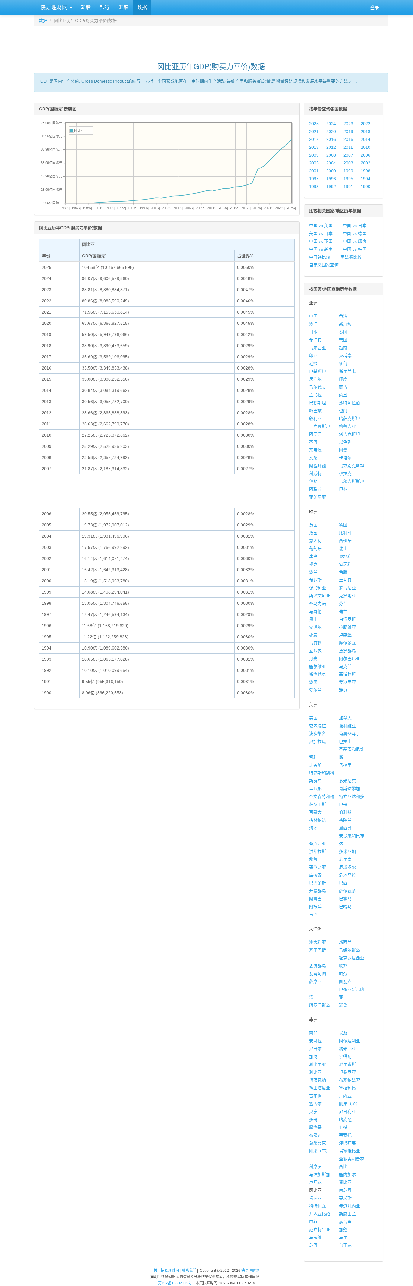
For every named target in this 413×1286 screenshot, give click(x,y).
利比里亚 (317, 1064)
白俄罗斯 (347, 619)
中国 (313, 316)
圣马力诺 (317, 603)
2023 (348, 123)
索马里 (345, 1221)
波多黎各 (317, 733)
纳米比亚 (347, 1048)
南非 (313, 1032)
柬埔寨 (345, 355)
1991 (348, 186)
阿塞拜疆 (317, 465)
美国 (313, 717)
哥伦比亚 (317, 867)
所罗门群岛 (319, 1005)
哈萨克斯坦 (349, 418)
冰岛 (313, 556)
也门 (343, 410)
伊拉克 (345, 473)
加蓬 (343, 1229)
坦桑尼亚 (347, 1072)
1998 (365, 170)
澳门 (313, 324)
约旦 (343, 394)
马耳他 (315, 611)
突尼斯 (345, 1198)
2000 (331, 170)
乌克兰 (345, 666)
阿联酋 (315, 489)
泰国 (343, 332)
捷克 (313, 564)
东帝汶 (315, 450)
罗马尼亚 (347, 587)
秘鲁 (313, 859)
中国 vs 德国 (354, 233)
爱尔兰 (315, 690)
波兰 (313, 572)
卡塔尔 (345, 457)
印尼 (313, 355)
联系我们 (189, 1270)
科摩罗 (315, 1166)
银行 (104, 7)
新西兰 (345, 942)
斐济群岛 (317, 965)
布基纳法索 (349, 1080)
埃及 (343, 1032)
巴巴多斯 (317, 883)
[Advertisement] (211, 41)
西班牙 (345, 540)
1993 (314, 186)
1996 (331, 178)
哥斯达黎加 (349, 788)
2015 (348, 139)
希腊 (343, 572)
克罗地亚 (347, 595)
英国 (313, 525)
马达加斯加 (319, 1174)
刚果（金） (349, 1103)
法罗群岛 (347, 650)
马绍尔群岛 (349, 950)
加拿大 (345, 717)
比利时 (345, 532)
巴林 (343, 489)
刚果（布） (319, 1150)
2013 (314, 147)
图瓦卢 (345, 981)
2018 (365, 131)
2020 (331, 131)
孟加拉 (315, 394)
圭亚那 (315, 788)
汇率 (123, 7)
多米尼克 (347, 780)
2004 (331, 163)
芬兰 (343, 603)
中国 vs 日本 (354, 225)
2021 (314, 131)
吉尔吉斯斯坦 (351, 481)
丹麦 (313, 658)
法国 (313, 532)
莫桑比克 (317, 1143)
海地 (313, 827)
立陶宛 (315, 650)
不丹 (313, 442)
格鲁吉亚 (347, 426)
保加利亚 (317, 587)
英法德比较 (351, 257)
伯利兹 (345, 812)
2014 (365, 139)
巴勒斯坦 (317, 402)
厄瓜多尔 (347, 867)
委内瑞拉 (317, 725)
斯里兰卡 (347, 371)
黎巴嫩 (315, 410)
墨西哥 (345, 827)
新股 (86, 7)
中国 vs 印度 (354, 241)
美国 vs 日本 (321, 233)
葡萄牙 (315, 548)
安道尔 (315, 627)
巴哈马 (345, 906)
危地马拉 (347, 875)
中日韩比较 (319, 257)
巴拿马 (345, 898)
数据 (142, 7)
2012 (331, 147)
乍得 (343, 1127)
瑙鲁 (343, 1005)
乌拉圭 (345, 765)
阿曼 (343, 450)
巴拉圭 (345, 741)
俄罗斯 (315, 580)
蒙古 (343, 387)
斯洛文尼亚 (319, 595)
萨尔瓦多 (347, 890)
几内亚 (345, 1095)
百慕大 (315, 812)
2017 (314, 139)
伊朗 (313, 481)
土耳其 (345, 580)
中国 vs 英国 (321, 241)
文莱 (313, 457)
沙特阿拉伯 (349, 402)
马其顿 (315, 642)
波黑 (313, 682)
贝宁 (313, 1111)
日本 (313, 332)
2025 (314, 123)
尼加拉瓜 (317, 741)
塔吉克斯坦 (349, 434)
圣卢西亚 (317, 843)
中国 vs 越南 (321, 249)
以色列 (345, 442)
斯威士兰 (347, 1213)
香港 (343, 316)
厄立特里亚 (319, 1229)
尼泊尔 (315, 379)
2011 (348, 147)
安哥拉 (315, 1040)
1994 (365, 178)
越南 (343, 347)
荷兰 (343, 611)
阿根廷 (315, 906)
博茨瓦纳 (317, 1080)
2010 (365, 147)
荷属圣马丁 (349, 733)
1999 (348, 170)
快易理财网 (54, 8)
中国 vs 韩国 (354, 249)
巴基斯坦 (317, 371)
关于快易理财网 (166, 1270)
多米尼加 (347, 851)
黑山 (313, 619)
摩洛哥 (315, 1127)
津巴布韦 (347, 1143)
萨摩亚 (315, 981)
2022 (365, 123)
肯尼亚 (315, 1198)
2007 (348, 155)
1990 (365, 186)
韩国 (343, 339)
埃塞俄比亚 (349, 1150)
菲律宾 (315, 339)
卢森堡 (345, 635)
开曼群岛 (317, 890)
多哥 (313, 1119)
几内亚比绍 (319, 1213)
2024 (331, 123)
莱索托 (345, 1135)
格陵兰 (345, 820)
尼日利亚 (347, 1111)
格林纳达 (317, 820)
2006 (365, 155)
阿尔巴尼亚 (349, 658)
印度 (343, 379)
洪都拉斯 (317, 851)
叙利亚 (315, 418)
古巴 (313, 914)
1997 (314, 178)
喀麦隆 (345, 1119)
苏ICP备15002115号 (175, 1283)
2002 (365, 163)
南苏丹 (345, 1190)
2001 (314, 170)
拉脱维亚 (347, 627)
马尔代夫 (317, 387)
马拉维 (315, 1237)
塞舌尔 (315, 1103)
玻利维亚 (347, 725)
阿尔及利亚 (349, 1040)
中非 (313, 1221)
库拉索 (315, 875)
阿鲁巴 (315, 898)
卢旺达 (315, 1182)
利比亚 (315, 1072)
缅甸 (343, 363)
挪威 (313, 635)
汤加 (313, 997)
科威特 (315, 473)
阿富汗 (315, 434)
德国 (343, 525)
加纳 (313, 1056)
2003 (348, 163)
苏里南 (345, 859)
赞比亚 (345, 1182)
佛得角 (345, 1056)
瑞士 (343, 548)
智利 (313, 757)
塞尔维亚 (317, 666)
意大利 (315, 540)
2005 (314, 163)
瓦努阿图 (317, 973)
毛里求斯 (347, 1064)
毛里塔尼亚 (319, 1088)
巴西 (343, 883)
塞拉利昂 (347, 1088)
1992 (331, 186)
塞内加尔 (347, 1174)
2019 (348, 131)
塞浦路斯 (347, 674)
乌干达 (345, 1245)
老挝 (313, 363)
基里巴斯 (317, 950)
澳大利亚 (317, 942)
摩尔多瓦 (347, 642)
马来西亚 (317, 347)
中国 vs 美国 (321, 225)
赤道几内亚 (349, 1205)
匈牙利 (345, 564)
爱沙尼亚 (347, 682)
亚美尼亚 (317, 497)
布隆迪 (315, 1135)
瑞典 (343, 690)
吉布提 (315, 1095)
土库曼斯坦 (319, 426)
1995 (348, 178)
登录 (374, 7)
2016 (331, 139)
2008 (331, 155)
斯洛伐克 (317, 674)
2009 (314, 155)
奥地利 (345, 556)
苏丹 (313, 1245)
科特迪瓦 (317, 1205)
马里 (343, 1237)
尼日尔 (315, 1048)
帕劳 (343, 973)
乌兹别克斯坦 (351, 465)
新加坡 (345, 324)
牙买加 (315, 765)
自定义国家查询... (325, 264)
